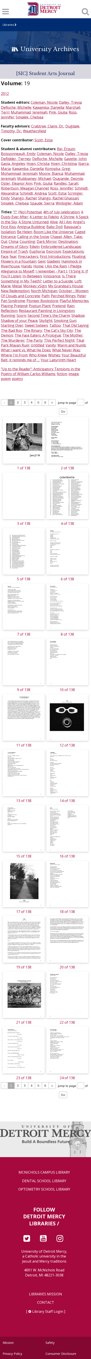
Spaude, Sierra (42, 203)
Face (4, 256)
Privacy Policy (12, 1354)
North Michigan (44, 290)
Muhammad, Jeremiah (29, 112)
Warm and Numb (71, 345)
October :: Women (73, 290)
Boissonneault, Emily (18, 153)
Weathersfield (34, 131)
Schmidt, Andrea (33, 193)
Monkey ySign (35, 286)
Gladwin (53, 261)
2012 (5, 93)
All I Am (65, 221)
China (13, 241)
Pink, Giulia (58, 112)
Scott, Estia (43, 140)
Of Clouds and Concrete (20, 295)
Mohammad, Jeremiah (19, 173)
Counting (27, 241)
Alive (54, 221)
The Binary (33, 330)
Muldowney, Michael (34, 178)
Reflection (9, 310)
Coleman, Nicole (44, 102)
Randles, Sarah (66, 183)
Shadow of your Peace (19, 320)
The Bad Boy (11, 330)
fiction (62, 373)
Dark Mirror (47, 241)
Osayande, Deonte (68, 178)
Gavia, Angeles (13, 163)
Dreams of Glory (14, 246)
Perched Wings (63, 295)
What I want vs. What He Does (26, 350)
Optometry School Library (44, 1189)
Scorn (21, 315)
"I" (15, 212)
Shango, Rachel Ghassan (58, 198)
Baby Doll (54, 226)
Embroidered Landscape (61, 246)
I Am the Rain (56, 266)
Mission (8, 1343)
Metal (17, 286)
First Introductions (55, 256)
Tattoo (55, 325)
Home (38, 266)
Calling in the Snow (33, 236)
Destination (68, 241)
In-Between (32, 276)
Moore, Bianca (51, 173)
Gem (41, 261)
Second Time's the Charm (49, 315)
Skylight (45, 320)
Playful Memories (74, 300)
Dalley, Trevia (70, 102)
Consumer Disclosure (61, 1354)
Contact (45, 1302)
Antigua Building (31, 226)
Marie (6, 286)
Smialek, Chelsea (29, 117)
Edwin (34, 246)
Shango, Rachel (23, 198)
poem (5, 378)
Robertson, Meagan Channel (25, 188)
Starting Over (12, 325)
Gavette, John (75, 158)
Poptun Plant (40, 305)
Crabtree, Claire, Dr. (47, 126)
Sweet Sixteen (36, 325)
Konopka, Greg (57, 168)
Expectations (73, 251)
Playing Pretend (14, 305)
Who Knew (38, 355)
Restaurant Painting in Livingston (46, 310)
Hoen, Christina (64, 163)
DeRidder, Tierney (16, 158)
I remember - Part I (51, 271)
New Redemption (15, 290)
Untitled (37, 345)
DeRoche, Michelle (16, 107)
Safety (50, 1343)
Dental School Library (44, 1181)
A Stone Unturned (33, 221)
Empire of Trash (14, 251)
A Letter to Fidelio (44, 216)
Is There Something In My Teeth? (38, 278)
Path (45, 295)
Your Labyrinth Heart (58, 360)
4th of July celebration (61, 212)
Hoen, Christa (38, 163)
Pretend (58, 305)
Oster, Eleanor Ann (16, 183)
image (73, 373)
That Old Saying (75, 325)
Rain (70, 305)
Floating (78, 256)
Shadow (77, 315)
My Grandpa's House (65, 286)
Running (8, 315)
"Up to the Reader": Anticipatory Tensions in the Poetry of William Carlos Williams (40, 371)
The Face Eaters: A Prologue (38, 335)
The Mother (73, 335)
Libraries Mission (45, 1294)
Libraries (8, 25)
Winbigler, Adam (69, 203)
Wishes (54, 355)
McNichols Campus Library (44, 1172)
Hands (26, 266)
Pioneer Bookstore (42, 300)
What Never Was (66, 350)
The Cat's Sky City (58, 330)
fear (13, 256)
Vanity (51, 345)
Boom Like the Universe (53, 231)
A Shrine (67, 216)
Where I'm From (14, 355)
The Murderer (13, 340)
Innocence (51, 276)
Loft (77, 281)
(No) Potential (30, 212)
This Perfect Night (59, 340)
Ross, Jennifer (61, 188)
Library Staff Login (47, 1311)
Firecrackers (28, 256)
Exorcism (53, 251)
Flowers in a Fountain (18, 261)
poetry (17, 378)
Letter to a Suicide (58, 281)
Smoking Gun (65, 320)
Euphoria (37, 251)
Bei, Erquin (66, 148)
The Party (34, 340)
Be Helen (24, 231)
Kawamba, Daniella (48, 107)
